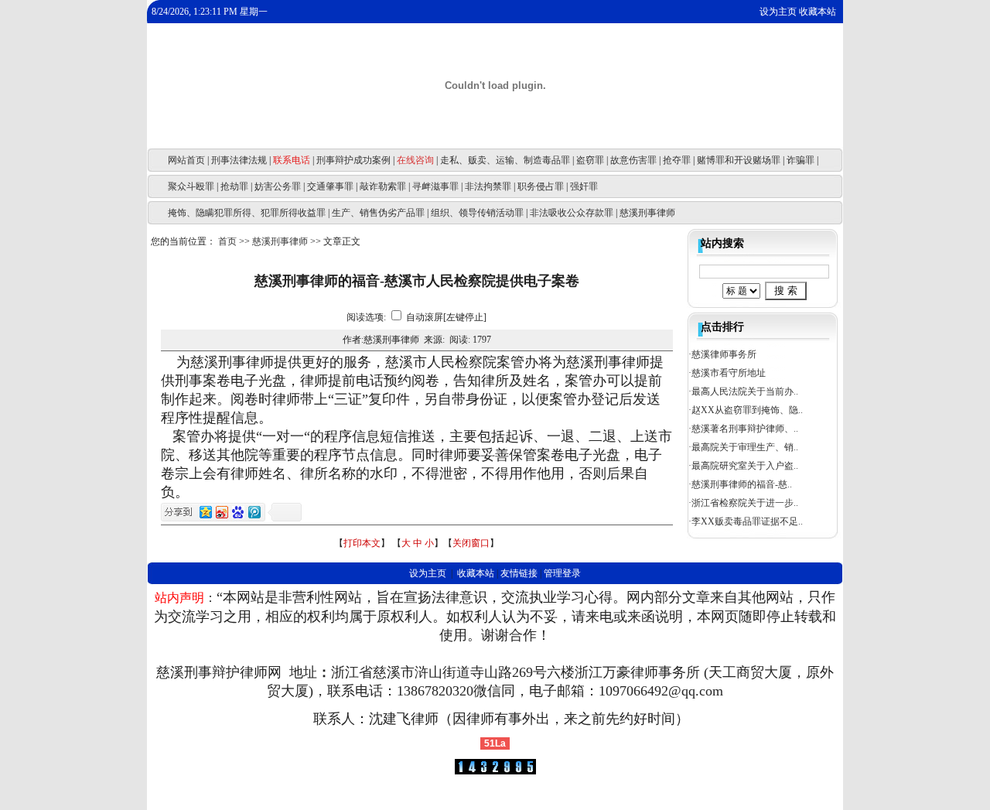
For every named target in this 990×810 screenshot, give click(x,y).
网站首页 (186, 160)
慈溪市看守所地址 (728, 372)
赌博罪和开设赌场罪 (738, 160)
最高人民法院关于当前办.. (744, 391)
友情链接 (519, 573)
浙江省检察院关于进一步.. (744, 502)
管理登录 (562, 573)
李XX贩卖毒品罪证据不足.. (747, 521)
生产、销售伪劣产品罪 (378, 212)
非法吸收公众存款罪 (571, 212)
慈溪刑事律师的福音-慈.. (741, 484)
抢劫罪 (234, 186)
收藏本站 (817, 11)
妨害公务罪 (277, 186)
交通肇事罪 (330, 186)
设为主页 (778, 11)
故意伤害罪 (633, 160)
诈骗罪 (800, 160)
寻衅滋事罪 (435, 186)
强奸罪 (584, 186)
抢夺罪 (677, 160)
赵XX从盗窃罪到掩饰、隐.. (747, 410)
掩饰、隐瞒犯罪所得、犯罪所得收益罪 (247, 212)
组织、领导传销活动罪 (477, 212)
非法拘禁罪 (488, 186)
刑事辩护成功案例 (353, 160)
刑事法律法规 (239, 160)
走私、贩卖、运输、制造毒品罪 (505, 160)
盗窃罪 (590, 160)
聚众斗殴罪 (191, 186)
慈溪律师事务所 (723, 354)
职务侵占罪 (540, 186)
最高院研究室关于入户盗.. (744, 465)
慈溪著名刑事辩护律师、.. (744, 428)
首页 (227, 241)
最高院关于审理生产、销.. (744, 447)
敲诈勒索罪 (383, 186)
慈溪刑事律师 (647, 212)
